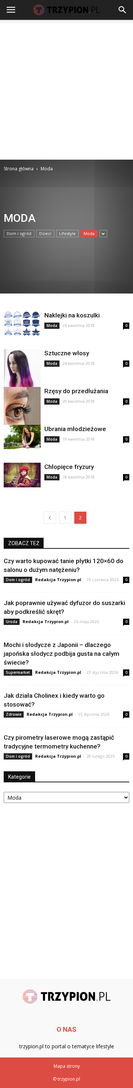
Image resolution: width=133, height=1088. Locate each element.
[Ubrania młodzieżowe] (22, 437)
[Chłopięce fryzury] (22, 475)
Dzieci (45, 233)
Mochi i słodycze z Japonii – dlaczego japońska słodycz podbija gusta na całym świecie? (61, 653)
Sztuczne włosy (66, 353)
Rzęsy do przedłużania (76, 391)
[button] (122, 10)
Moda (89, 233)
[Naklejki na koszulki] (22, 324)
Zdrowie (13, 714)
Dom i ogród (19, 233)
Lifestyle (67, 233)
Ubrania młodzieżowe (75, 429)
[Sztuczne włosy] (22, 376)
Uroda (11, 621)
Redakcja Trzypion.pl (58, 579)
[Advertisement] (66, 90)
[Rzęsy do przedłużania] (22, 410)
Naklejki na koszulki (72, 315)
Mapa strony (67, 1066)
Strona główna (19, 169)
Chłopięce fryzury (69, 466)
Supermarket (18, 672)
